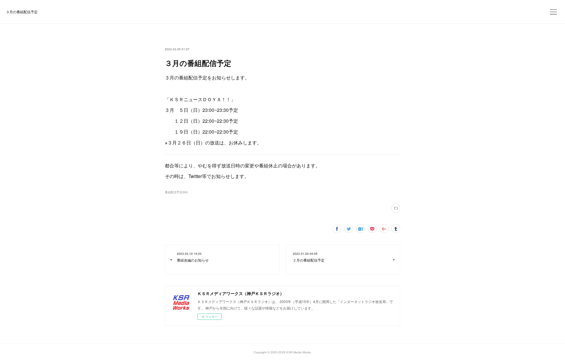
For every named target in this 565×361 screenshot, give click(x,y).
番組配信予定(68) (176, 192)
